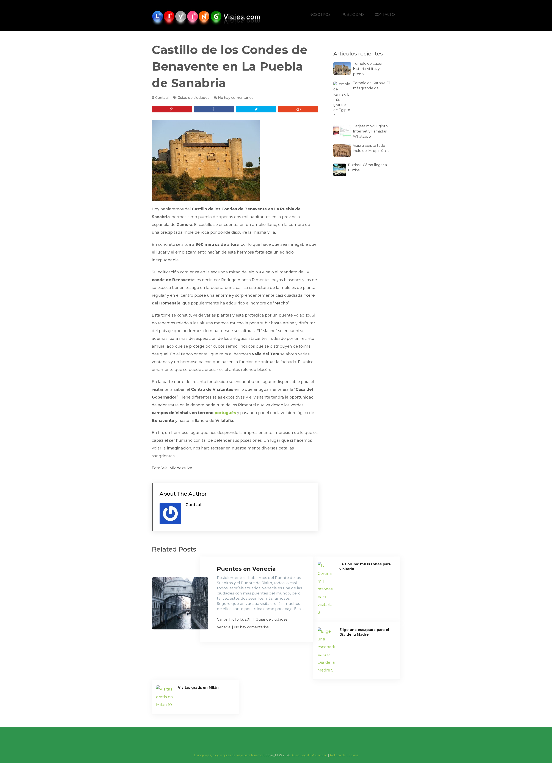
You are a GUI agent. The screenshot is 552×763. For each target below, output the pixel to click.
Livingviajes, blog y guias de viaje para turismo (228, 755)
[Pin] (172, 109)
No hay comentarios (236, 98)
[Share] (214, 109)
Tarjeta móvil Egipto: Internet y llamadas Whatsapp (370, 131)
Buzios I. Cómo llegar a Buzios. (367, 167)
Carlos (222, 619)
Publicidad (352, 15)
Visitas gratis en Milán (198, 688)
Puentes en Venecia (246, 568)
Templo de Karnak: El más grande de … (371, 85)
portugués (226, 412)
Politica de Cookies (344, 755)
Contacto (385, 15)
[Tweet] (256, 109)
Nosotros (320, 15)
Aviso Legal (300, 755)
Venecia (223, 627)
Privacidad (319, 755)
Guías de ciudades (193, 98)
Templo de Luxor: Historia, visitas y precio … (368, 68)
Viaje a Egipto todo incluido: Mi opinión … (371, 148)
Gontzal (162, 98)
